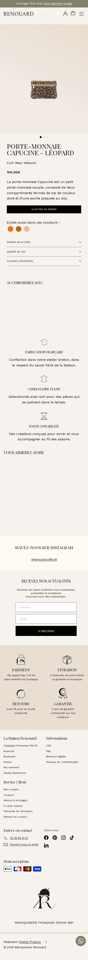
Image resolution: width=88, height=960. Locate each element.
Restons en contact (15, 816)
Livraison (9, 795)
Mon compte (11, 789)
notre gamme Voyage (58, 3)
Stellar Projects (30, 942)
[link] (32, 313)
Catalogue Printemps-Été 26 (20, 745)
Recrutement (11, 767)
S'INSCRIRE (46, 631)
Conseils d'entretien (20, 261)
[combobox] (57, 14)
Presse (8, 762)
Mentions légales (56, 756)
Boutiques (9, 756)
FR (57, 14)
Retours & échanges (15, 800)
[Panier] (73, 13)
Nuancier (9, 751)
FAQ (48, 751)
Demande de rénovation (18, 811)
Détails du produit (18, 241)
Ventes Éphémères (15, 773)
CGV (48, 745)
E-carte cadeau (13, 806)
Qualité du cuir (16, 251)
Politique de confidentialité (62, 762)
